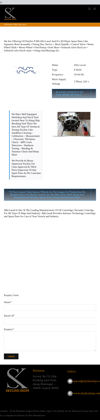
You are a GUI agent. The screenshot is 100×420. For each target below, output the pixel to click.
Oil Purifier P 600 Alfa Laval (36, 41)
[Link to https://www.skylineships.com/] (70, 393)
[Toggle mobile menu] (94, 8)
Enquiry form (11, 295)
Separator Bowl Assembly (17, 44)
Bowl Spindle (62, 44)
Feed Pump (40, 47)
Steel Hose (53, 47)
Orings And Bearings (44, 50)
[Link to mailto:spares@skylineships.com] (70, 381)
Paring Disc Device (42, 44)
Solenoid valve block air (73, 47)
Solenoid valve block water (18, 50)
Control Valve (78, 44)
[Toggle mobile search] (89, 8)
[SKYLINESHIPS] (17, 367)
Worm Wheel (25, 47)
